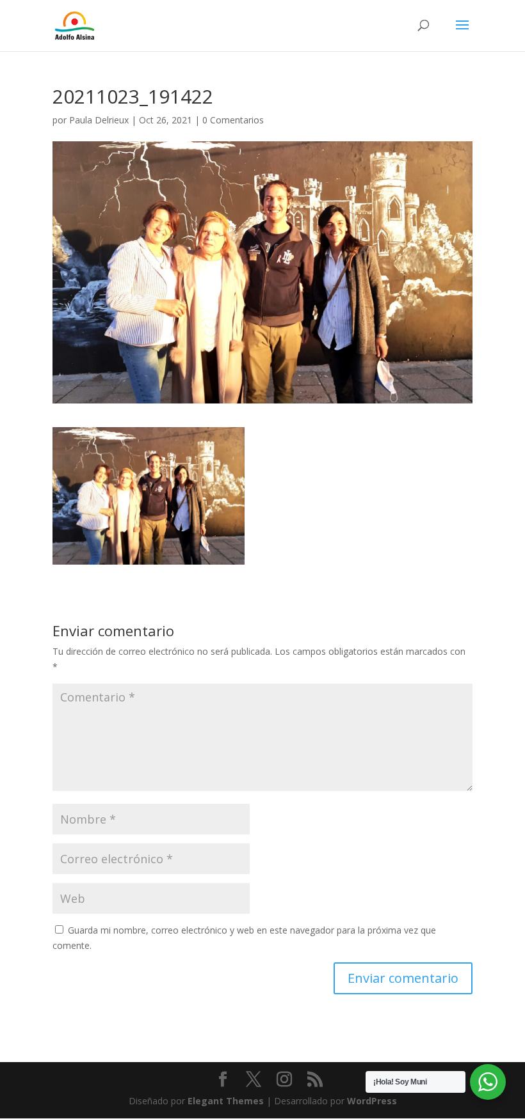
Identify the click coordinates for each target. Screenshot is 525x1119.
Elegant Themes (226, 1101)
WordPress (372, 1101)
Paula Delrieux (99, 120)
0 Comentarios (233, 120)
